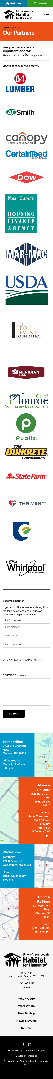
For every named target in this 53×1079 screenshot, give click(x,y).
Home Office (13, 742)
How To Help (26, 1013)
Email (7, 644)
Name (7, 620)
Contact (26, 987)
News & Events (26, 1020)
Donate (42, 3)
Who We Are (26, 998)
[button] (46, 14)
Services (10, 675)
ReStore (15, 3)
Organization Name (18, 660)
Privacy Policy (15, 1051)
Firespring (32, 1056)
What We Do (26, 1006)
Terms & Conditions (35, 1051)
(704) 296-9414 (26, 983)
